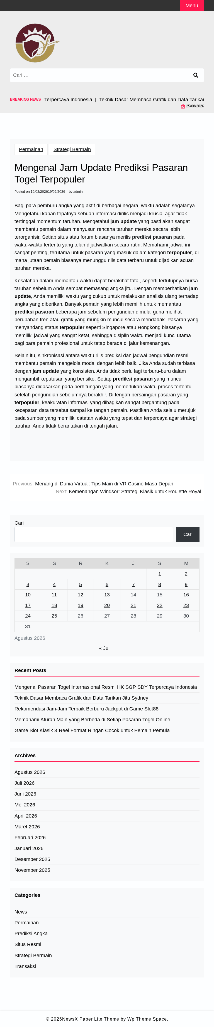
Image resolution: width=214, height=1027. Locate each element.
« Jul (104, 648)
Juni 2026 (25, 794)
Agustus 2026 (29, 772)
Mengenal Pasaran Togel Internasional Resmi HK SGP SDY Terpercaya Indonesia (105, 687)
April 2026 (25, 816)
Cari (19, 523)
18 (54, 605)
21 (133, 605)
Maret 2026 (27, 827)
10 (28, 595)
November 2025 (32, 870)
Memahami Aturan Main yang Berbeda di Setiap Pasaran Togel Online (92, 719)
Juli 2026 (24, 783)
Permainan (31, 149)
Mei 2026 (24, 805)
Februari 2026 (30, 837)
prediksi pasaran (152, 237)
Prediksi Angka (31, 933)
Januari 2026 (28, 848)
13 (107, 595)
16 (186, 595)
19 (80, 605)
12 (80, 595)
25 (54, 616)
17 (28, 605)
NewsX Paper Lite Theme (90, 1019)
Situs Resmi (27, 944)
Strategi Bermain (72, 149)
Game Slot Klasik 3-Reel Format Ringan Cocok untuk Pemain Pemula (92, 730)
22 (159, 605)
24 (28, 616)
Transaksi (25, 966)
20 (107, 605)
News (20, 912)
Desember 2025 (32, 859)
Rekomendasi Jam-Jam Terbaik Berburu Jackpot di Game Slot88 (86, 709)
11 (54, 595)
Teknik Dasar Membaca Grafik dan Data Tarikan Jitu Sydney (81, 698)
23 (186, 605)
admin (78, 191)
